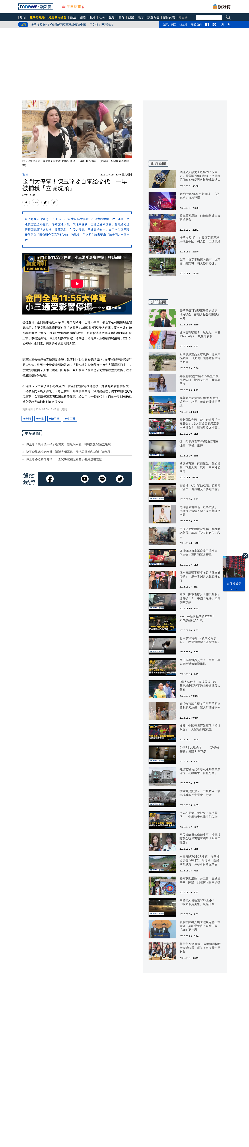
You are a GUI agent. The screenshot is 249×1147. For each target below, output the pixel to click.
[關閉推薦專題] (245, 556)
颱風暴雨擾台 (57, 17)
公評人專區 (169, 24)
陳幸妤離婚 (37, 17)
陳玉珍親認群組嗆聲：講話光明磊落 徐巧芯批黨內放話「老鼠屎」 (70, 452)
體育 (121, 17)
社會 (102, 17)
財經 (93, 17)
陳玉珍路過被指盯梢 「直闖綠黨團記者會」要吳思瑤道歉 (64, 459)
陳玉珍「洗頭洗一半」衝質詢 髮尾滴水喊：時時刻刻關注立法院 (68, 444)
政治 (73, 17)
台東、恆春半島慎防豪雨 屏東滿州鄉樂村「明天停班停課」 (71, 25)
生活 (112, 17)
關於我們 (196, 24)
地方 (141, 17)
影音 (23, 17)
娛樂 (131, 17)
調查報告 (153, 17)
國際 (83, 17)
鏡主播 (184, 24)
